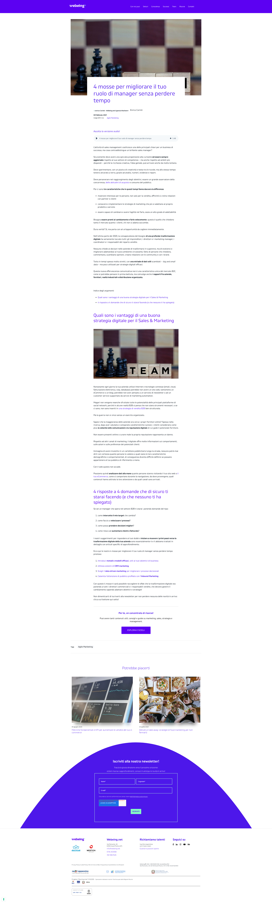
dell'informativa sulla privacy (139, 796)
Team (174, 7)
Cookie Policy (84, 865)
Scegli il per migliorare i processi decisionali (128, 571)
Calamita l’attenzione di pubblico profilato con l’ (128, 576)
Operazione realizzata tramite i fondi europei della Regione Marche (114, 879)
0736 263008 (111, 852)
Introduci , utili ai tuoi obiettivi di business (128, 561)
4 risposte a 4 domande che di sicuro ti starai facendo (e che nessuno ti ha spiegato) (136, 302)
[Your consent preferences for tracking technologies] (4, 899)
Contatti (191, 7)
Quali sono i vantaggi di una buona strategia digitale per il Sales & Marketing (133, 297)
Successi (166, 7)
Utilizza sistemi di (113, 566)
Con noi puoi (135, 7)
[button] (97, 138)
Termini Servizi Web (94, 865)
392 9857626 (111, 855)
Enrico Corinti (136, 110)
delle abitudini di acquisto (117, 182)
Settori (145, 7)
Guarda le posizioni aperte (149, 849)
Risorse (182, 7)
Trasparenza (104, 865)
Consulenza (155, 7)
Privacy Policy (76, 865)
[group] (136, 138)
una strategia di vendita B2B (132, 408)
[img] (170, 138)
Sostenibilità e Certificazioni (116, 865)
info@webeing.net (113, 849)
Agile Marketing (113, 118)
